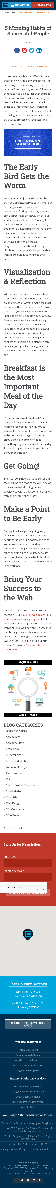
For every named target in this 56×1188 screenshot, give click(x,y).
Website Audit (28, 1107)
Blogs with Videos (16, 730)
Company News (15, 743)
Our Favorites (14, 773)
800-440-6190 (34, 996)
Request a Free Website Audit (28, 1024)
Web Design (13, 803)
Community (41, 66)
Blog (13, 12)
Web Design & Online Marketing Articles (28, 1115)
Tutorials (11, 797)
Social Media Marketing (28, 1096)
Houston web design (33, 615)
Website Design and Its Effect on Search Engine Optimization (28, 1137)
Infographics (13, 755)
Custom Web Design (28, 1049)
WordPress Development (28, 1060)
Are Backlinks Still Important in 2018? (28, 1144)
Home (6, 12)
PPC (8, 779)
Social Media (13, 791)
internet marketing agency (19, 619)
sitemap (46, 1173)
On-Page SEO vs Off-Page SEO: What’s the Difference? (28, 1149)
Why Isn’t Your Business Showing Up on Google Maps (28, 1123)
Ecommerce (13, 749)
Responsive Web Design (28, 1054)
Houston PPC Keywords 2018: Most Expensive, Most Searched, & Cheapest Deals (28, 1129)
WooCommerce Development (28, 1065)
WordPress (12, 815)
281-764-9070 (43, 5)
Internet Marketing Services (28, 1078)
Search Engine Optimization (22, 785)
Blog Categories (23, 725)
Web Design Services (28, 1041)
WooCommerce (15, 809)
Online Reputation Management (28, 1101)
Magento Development (28, 1070)
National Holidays (16, 767)
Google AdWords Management (28, 1091)
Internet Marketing (17, 761)
